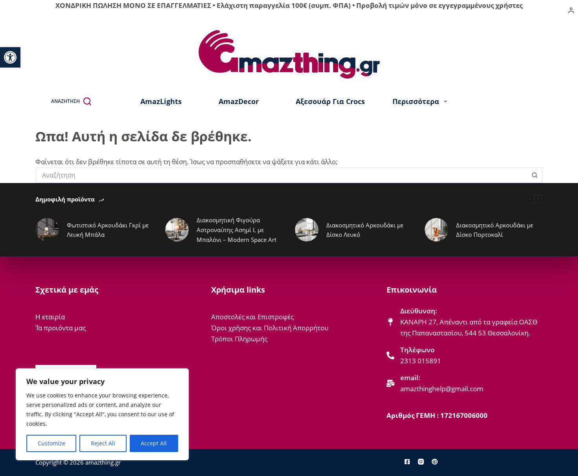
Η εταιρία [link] (50, 316)
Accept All (154, 443)
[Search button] (535, 175)
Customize (51, 443)
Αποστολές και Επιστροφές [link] (252, 316)
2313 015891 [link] (420, 360)
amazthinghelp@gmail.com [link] (441, 388)
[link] (10, 57)
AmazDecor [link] (239, 101)
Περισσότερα (415, 101)
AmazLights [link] (161, 101)
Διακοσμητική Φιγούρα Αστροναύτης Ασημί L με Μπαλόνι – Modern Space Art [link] (236, 229)
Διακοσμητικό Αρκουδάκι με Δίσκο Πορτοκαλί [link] (494, 230)
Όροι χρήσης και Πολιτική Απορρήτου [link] (269, 327)
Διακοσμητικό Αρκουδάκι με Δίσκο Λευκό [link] (364, 230)
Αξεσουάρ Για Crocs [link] (330, 101)
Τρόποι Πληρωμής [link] (239, 338)
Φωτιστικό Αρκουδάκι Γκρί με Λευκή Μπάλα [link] (108, 230)
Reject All (103, 443)
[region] (102, 414)
